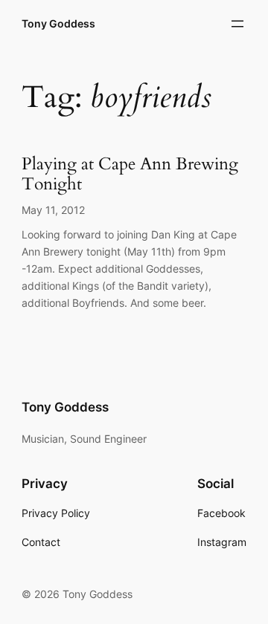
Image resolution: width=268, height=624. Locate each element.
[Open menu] (237, 24)
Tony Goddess (58, 23)
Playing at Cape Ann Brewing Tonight (130, 175)
